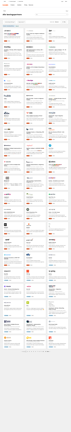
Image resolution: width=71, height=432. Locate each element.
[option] (9, 22)
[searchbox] (51, 14)
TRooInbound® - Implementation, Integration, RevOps (33, 325)
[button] (67, 11)
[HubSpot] (5, 5)
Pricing (25, 5)
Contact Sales (21, 1)
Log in (62, 1)
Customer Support (13, 1)
